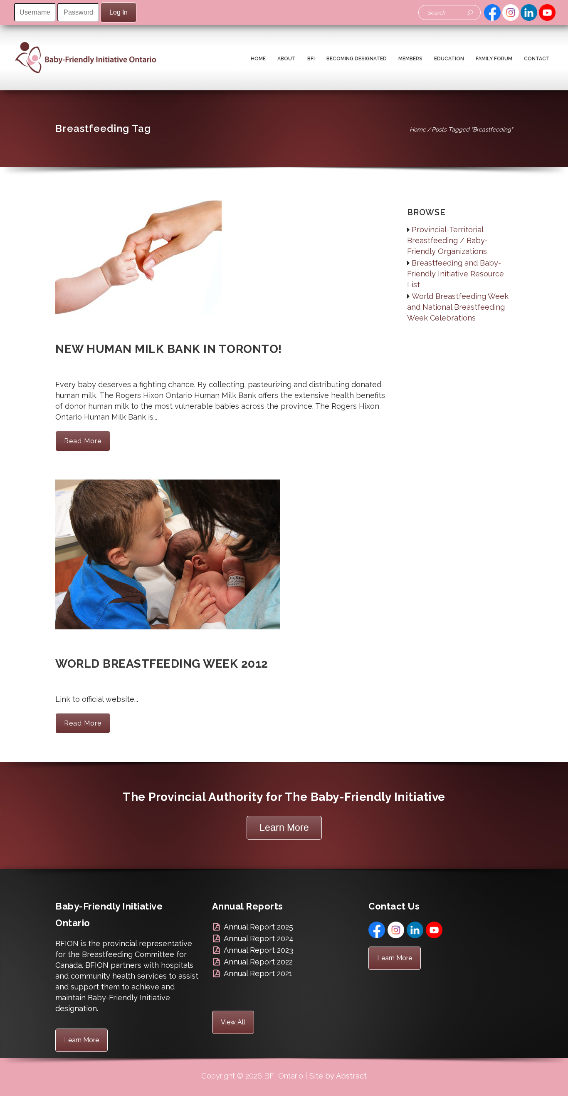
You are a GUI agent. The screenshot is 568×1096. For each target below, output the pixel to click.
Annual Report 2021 (258, 973)
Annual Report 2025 (258, 926)
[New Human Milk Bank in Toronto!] (138, 261)
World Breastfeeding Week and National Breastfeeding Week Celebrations (458, 307)
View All (233, 1022)
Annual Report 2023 (258, 950)
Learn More (284, 827)
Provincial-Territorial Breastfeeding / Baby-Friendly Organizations (447, 240)
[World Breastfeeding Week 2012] (167, 559)
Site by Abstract (338, 1075)
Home (418, 129)
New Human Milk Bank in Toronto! (168, 349)
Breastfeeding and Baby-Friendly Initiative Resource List (455, 273)
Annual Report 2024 (259, 938)
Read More (82, 441)
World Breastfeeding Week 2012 (161, 664)
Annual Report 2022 (258, 961)
